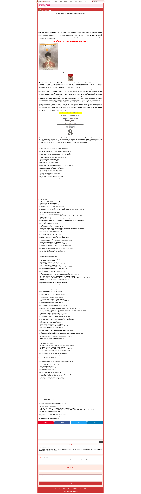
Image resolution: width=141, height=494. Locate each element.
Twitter (79, 422)
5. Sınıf (70, 1)
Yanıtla (40, 452)
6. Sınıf (75, 1)
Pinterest (46, 422)
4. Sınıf (65, 1)
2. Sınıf (55, 1)
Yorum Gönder (70, 483)
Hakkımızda (74, 488)
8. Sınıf (85, 1)
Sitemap (84, 488)
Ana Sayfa (41, 5)
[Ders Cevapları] (43, 1)
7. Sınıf (80, 1)
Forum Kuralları (58, 488)
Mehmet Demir (48, 10)
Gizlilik (64, 488)
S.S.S (80, 488)
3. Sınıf (60, 1)
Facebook (62, 422)
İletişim (68, 488)
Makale (48, 5)
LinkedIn (95, 422)
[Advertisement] (70, 23)
